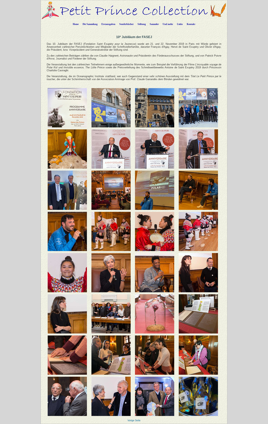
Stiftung (142, 24)
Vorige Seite (134, 420)
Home (76, 24)
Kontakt (191, 24)
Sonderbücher (126, 24)
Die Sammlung (90, 24)
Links (180, 24)
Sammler (154, 24)
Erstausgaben (108, 24)
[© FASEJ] (198, 126)
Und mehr (168, 24)
